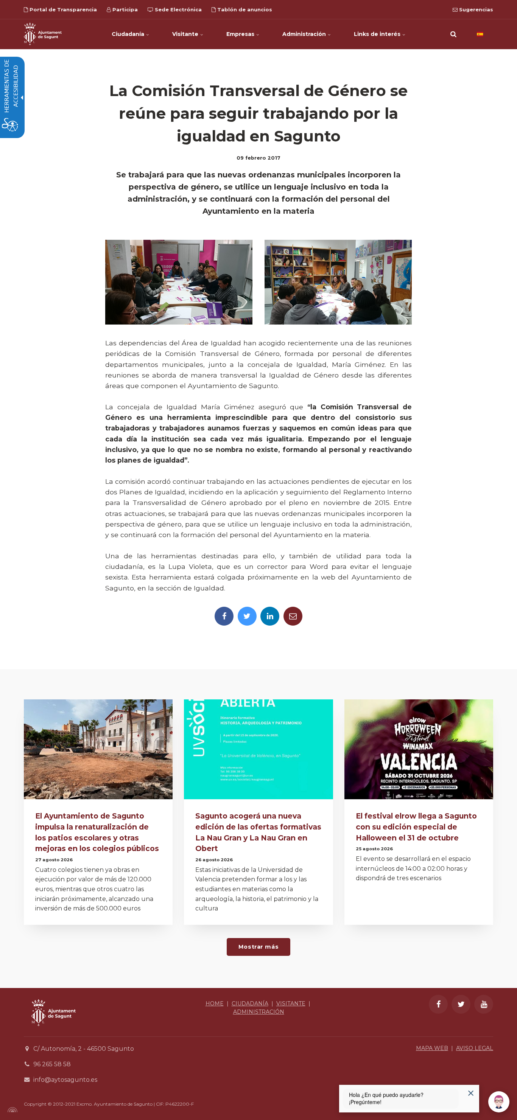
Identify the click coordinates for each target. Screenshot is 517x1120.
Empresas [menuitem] (241, 34)
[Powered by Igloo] (11, 1109)
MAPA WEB (432, 1048)
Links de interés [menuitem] (378, 34)
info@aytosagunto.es (65, 1079)
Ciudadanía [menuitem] (129, 34)
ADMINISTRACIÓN (258, 1011)
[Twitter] (247, 616)
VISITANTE (290, 1003)
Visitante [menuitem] (186, 34)
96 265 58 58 (52, 1064)
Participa (124, 9)
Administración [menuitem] (304, 34)
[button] (453, 34)
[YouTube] (483, 1004)
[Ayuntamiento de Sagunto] (43, 34)
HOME (215, 1003)
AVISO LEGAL (474, 1048)
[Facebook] (224, 616)
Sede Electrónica (177, 9)
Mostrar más (258, 946)
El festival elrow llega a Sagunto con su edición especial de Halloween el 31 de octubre (416, 826)
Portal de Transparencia (62, 9)
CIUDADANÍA (250, 1003)
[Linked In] (269, 616)
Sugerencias (475, 9)
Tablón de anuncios (244, 9)
